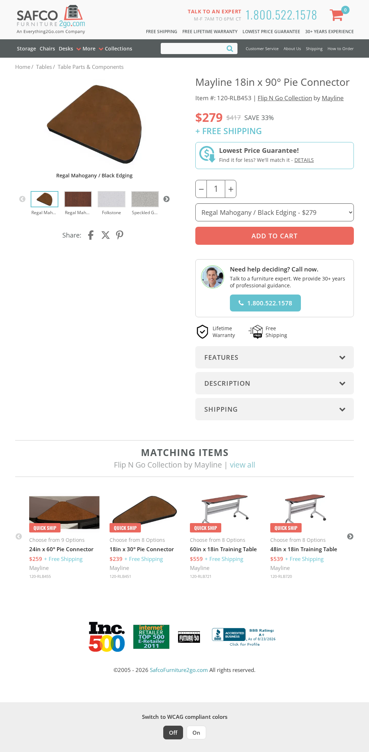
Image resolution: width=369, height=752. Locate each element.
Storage (26, 48)
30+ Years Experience (329, 31)
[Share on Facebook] (91, 235)
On (196, 732)
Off (173, 732)
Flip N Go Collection (285, 98)
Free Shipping (161, 31)
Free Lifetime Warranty (209, 31)
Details (304, 159)
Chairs (47, 48)
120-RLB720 (281, 576)
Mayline (333, 98)
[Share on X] (105, 235)
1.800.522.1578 (282, 14)
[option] (44, 204)
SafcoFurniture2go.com (179, 669)
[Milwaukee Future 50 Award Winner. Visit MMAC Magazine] (189, 637)
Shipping (314, 48)
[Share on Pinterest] (120, 235)
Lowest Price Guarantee (271, 31)
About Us (292, 48)
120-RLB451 (120, 576)
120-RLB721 (201, 576)
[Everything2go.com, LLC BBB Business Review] (245, 636)
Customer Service (262, 48)
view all (242, 465)
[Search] (230, 48)
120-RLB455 (40, 576)
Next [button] (166, 199)
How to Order (341, 48)
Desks (66, 48)
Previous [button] (22, 199)
